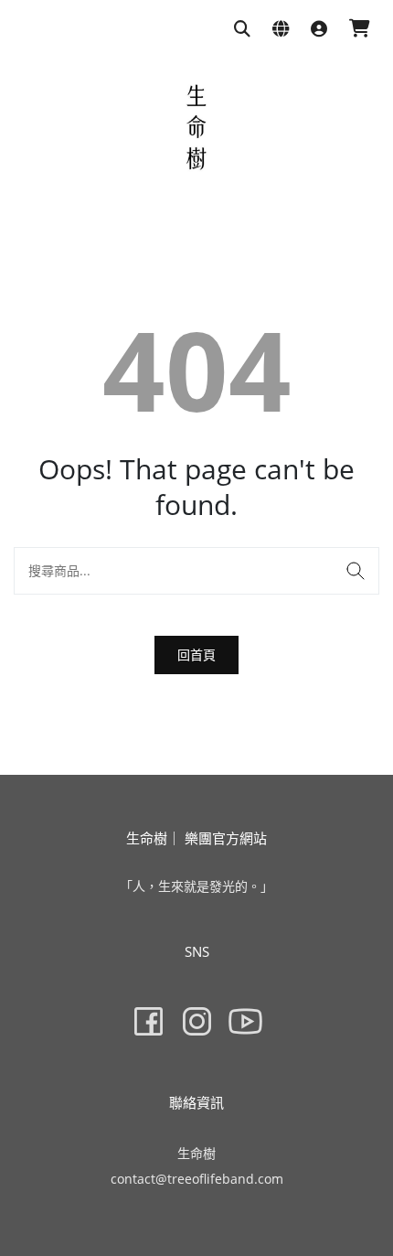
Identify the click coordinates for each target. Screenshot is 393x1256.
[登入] (319, 29)
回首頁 (196, 654)
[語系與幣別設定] (280, 29)
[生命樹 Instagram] (197, 1021)
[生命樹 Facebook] (148, 1021)
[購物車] (359, 29)
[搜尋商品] (242, 29)
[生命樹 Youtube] (245, 1021)
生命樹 (196, 1153)
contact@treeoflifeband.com (197, 1178)
